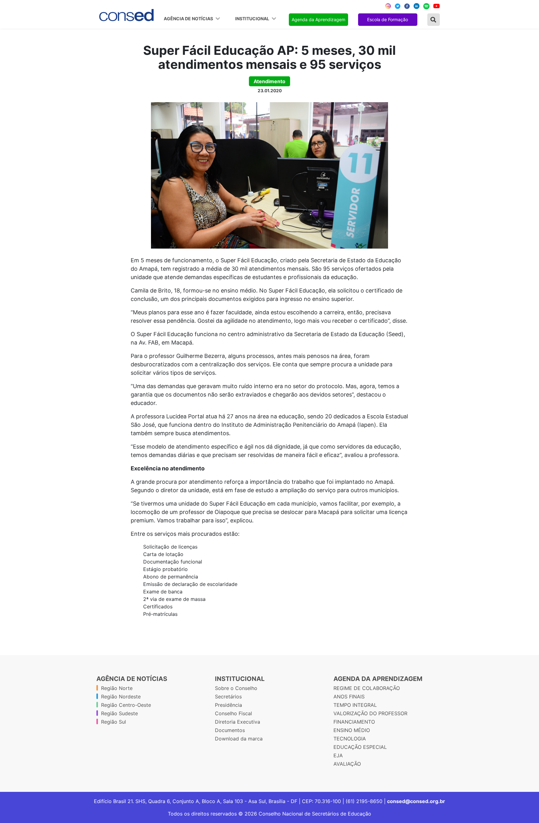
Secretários (228, 696)
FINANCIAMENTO (354, 722)
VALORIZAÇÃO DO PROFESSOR (370, 713)
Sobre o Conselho (236, 688)
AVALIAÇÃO (347, 764)
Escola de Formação (387, 19)
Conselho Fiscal (233, 713)
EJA (338, 755)
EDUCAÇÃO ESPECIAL (360, 747)
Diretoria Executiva (237, 722)
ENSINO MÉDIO (351, 730)
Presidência (228, 705)
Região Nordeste (121, 696)
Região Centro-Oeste (126, 705)
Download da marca (239, 738)
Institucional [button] (252, 18)
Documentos (230, 730)
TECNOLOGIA (349, 738)
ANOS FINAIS (349, 696)
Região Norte (117, 688)
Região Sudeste (119, 713)
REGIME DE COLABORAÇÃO (366, 688)
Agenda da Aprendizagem (318, 19)
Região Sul (113, 722)
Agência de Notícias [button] (189, 18)
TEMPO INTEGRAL (355, 705)
